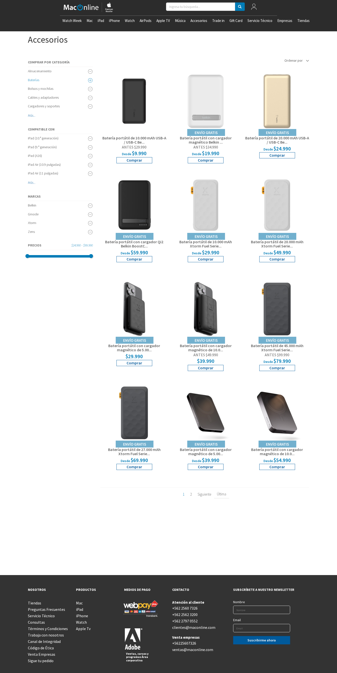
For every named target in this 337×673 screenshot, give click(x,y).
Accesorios (198, 20)
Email (237, 620)
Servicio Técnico (259, 20)
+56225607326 (184, 643)
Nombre (239, 602)
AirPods (145, 20)
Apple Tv (83, 628)
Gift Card (236, 20)
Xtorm (32, 223)
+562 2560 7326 (185, 608)
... (34, 115)
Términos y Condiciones (48, 628)
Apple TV (163, 20)
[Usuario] (253, 8)
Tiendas (303, 20)
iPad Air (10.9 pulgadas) (44, 164)
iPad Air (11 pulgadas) (43, 173)
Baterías (33, 80)
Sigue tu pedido (41, 660)
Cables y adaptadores (43, 97)
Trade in (218, 20)
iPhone (114, 20)
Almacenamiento (40, 71)
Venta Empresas (41, 654)
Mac (90, 20)
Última (221, 494)
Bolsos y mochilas (40, 88)
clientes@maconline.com (192, 627)
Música (180, 20)
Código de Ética (41, 647)
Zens (31, 231)
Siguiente (204, 494)
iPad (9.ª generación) (42, 147)
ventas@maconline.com (192, 649)
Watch (130, 20)
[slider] (27, 256)
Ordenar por (293, 60)
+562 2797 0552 (185, 620)
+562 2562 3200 (185, 614)
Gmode (33, 214)
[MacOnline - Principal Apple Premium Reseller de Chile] (88, 8)
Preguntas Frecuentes (46, 609)
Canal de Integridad (44, 641)
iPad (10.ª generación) (43, 138)
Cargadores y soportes (44, 106)
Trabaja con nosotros (46, 635)
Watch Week (72, 20)
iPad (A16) (35, 155)
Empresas (284, 20)
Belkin (32, 205)
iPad (101, 20)
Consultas (36, 622)
